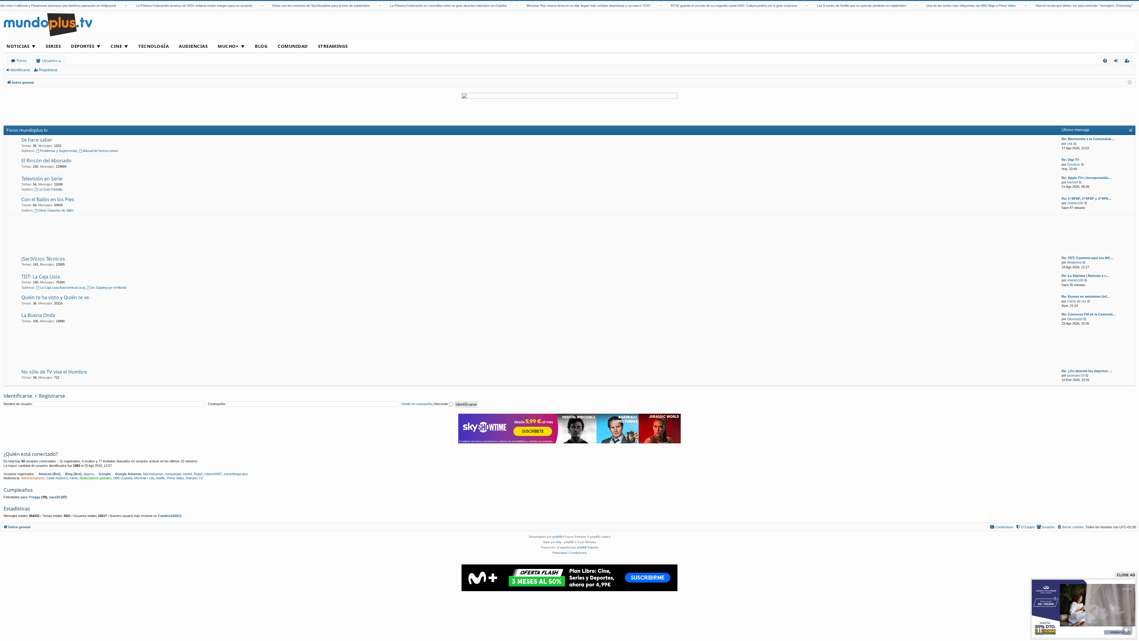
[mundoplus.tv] (48, 24)
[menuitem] (1105, 60)
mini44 (187, 474)
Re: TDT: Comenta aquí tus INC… (1088, 258)
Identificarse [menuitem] (1117, 61)
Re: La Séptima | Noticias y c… (1085, 275)
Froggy (34, 497)
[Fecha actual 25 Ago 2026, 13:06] (1130, 82)
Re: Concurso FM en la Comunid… (1089, 314)
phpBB (557, 536)
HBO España (122, 478)
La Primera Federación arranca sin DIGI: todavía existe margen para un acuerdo (175, 5)
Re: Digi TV (1070, 159)
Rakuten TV (194, 478)
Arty (558, 542)
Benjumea (1074, 262)
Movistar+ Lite (144, 478)
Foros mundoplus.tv (27, 130)
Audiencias (193, 46)
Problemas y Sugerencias (58, 151)
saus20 (54, 497)
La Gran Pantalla (50, 189)
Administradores (32, 478)
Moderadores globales (95, 478)
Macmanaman (153, 474)
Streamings (333, 46)
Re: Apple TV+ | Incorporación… (1087, 178)
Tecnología (153, 46)
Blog (261, 46)
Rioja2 (198, 474)
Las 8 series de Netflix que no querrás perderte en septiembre (842, 5)
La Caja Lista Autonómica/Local (62, 287)
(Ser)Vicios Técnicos (43, 259)
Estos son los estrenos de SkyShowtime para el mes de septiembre (301, 5)
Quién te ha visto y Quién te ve (55, 297)
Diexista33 (1074, 319)
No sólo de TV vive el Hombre (54, 372)
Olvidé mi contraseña (416, 404)
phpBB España (587, 547)
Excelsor (1073, 164)
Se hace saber (37, 140)
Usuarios (50, 60)
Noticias (18, 46)
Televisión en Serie (41, 178)
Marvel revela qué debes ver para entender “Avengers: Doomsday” (1064, 5)
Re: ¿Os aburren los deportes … (1087, 371)
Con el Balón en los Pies (47, 199)
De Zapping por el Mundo (108, 287)
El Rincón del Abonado (46, 160)
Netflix (160, 478)
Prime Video (175, 478)
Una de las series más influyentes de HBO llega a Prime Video (951, 5)
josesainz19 (1075, 375)
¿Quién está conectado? (31, 453)
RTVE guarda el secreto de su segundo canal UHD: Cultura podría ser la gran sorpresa (714, 5)
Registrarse (48, 70)
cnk (1070, 143)
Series (53, 46)
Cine (116, 46)
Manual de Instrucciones (100, 151)
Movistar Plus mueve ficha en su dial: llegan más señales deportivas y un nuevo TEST (569, 5)
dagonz (88, 474)
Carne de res (1076, 301)
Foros (22, 60)
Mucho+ (228, 46)
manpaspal (173, 474)
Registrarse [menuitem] (1128, 61)
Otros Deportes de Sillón (56, 210)
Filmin (73, 478)
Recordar (442, 404)
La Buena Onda (38, 315)
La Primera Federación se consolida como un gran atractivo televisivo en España (428, 5)
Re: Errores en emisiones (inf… (1086, 296)
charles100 (1075, 203)
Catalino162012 (170, 516)
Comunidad (293, 46)
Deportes (82, 46)
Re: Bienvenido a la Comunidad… (1088, 139)
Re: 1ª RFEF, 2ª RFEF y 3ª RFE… (1086, 198)
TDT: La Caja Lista (40, 276)
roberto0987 (213, 474)
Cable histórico (57, 478)
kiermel (1072, 182)
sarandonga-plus (236, 474)
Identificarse (20, 70)
